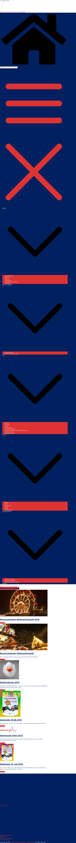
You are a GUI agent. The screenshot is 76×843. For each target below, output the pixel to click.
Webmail (6, 502)
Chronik (6, 425)
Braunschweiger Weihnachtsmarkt (17, 653)
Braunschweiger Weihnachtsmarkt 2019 (19, 619)
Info (3, 355)
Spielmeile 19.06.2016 (11, 720)
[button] (35, 274)
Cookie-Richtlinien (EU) (6, 839)
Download (7, 422)
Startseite (3, 586)
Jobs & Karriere (6, 511)
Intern (4, 434)
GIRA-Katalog (8, 283)
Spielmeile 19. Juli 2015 (11, 764)
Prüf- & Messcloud (9, 509)
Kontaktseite (3, 805)
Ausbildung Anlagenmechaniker (12, 353)
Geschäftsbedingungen (10, 428)
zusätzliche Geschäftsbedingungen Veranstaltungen (16, 430)
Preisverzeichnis (8, 427)
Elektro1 (6, 508)
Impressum (3, 836)
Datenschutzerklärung (10, 431)
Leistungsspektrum (9, 275)
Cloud (6, 503)
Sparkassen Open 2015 (11, 735)
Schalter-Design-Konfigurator (11, 281)
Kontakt (4, 583)
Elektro (4, 208)
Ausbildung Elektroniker (10, 580)
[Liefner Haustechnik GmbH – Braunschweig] (34, 65)
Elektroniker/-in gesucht (10, 579)
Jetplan (6, 506)
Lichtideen (7, 278)
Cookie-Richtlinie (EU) (9, 433)
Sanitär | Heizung (7, 284)
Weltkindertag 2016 (9, 682)
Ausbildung (7, 277)
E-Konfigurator (8, 280)
